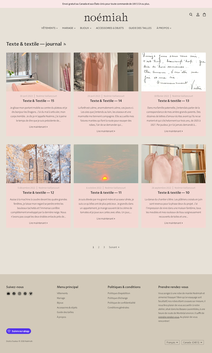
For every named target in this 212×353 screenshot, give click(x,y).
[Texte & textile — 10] (173, 163)
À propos (163, 27)
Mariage (68, 27)
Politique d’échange (118, 298)
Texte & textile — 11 (106, 192)
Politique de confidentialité (121, 302)
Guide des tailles (140, 27)
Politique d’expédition (119, 293)
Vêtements (48, 27)
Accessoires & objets (110, 27)
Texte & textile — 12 (38, 192)
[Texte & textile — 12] (38, 163)
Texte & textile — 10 (173, 192)
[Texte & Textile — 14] (106, 72)
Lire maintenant (37, 127)
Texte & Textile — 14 (106, 101)
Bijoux (85, 27)
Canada (191, 342)
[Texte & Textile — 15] (38, 72)
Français (171, 342)
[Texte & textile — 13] (173, 72)
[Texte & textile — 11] (106, 163)
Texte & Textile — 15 (38, 101)
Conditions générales (118, 307)
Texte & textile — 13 (173, 101)
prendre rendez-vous (168, 317)
